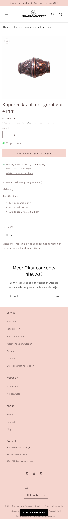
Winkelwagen (14, 393)
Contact (11, 358)
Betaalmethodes (15, 336)
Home (6, 26)
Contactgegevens (23, 516)
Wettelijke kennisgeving (44, 516)
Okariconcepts (18, 506)
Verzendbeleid (55, 511)
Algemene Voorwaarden (19, 343)
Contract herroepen (34, 512)
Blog (9, 429)
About (10, 414)
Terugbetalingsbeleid (54, 506)
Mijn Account (13, 386)
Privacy (10, 351)
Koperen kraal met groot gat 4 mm (33, 26)
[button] (6, 14)
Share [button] (9, 235)
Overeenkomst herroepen (20, 365)
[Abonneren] (57, 296)
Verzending (12, 321)
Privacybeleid (16, 511)
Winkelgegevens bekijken (19, 173)
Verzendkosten (27, 123)
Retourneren (13, 328)
